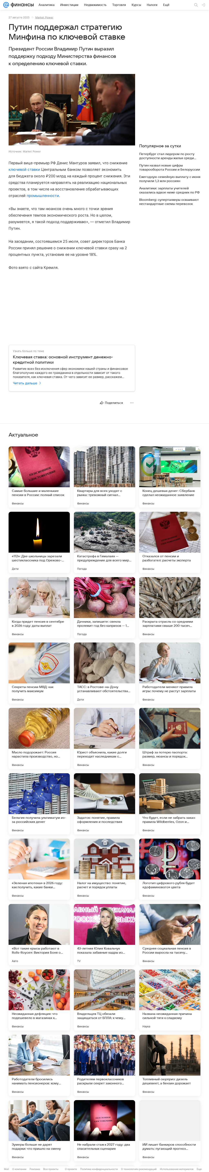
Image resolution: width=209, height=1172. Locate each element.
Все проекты (50, 1169)
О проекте (71, 1169)
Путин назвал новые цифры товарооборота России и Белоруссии (169, 167)
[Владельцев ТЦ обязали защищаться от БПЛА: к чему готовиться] (104, 1000)
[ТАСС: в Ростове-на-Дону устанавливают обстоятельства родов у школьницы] (104, 673)
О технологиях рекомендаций (139, 1169)
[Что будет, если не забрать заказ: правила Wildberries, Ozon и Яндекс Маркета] (169, 804)
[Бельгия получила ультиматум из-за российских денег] (39, 804)
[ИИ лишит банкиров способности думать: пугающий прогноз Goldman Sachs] (169, 1130)
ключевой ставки (24, 169)
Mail (6, 1169)
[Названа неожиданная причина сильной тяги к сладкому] (169, 1000)
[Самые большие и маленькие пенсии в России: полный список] (39, 477)
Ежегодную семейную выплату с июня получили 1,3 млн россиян (169, 179)
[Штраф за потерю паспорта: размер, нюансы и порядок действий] (169, 738)
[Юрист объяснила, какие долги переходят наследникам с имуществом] (104, 738)
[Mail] (6, 5)
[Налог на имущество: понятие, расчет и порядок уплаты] (104, 869)
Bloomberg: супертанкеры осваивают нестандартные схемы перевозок (169, 202)
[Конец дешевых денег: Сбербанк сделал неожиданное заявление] (169, 477)
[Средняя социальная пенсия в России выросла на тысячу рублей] (169, 934)
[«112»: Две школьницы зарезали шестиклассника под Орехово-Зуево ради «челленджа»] (39, 542)
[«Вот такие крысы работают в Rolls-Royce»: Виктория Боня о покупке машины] (39, 934)
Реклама (35, 1169)
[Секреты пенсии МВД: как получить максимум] (39, 673)
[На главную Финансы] (21, 5)
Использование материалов (176, 1169)
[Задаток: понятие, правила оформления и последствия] (104, 804)
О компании (19, 1169)
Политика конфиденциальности (99, 1169)
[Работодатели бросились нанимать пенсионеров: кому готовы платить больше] (39, 1065)
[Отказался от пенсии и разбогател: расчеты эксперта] (169, 542)
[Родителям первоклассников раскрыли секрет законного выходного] (104, 1065)
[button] (72, 110)
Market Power (44, 17)
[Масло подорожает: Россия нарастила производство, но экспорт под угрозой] (39, 738)
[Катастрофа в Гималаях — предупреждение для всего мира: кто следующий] (104, 542)
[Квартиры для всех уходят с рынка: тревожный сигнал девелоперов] (104, 477)
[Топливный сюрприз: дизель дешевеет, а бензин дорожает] (169, 1065)
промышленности (43, 195)
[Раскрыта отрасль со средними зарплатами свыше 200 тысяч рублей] (169, 607)
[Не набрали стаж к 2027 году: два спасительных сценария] (104, 1130)
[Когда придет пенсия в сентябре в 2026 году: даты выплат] (39, 607)
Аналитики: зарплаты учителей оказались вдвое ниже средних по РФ (169, 190)
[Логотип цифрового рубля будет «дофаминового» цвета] (169, 869)
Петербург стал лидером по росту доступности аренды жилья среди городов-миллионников (167, 156)
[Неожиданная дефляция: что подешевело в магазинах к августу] (39, 1000)
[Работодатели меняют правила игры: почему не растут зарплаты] (169, 673)
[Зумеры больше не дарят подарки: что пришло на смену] (39, 1130)
